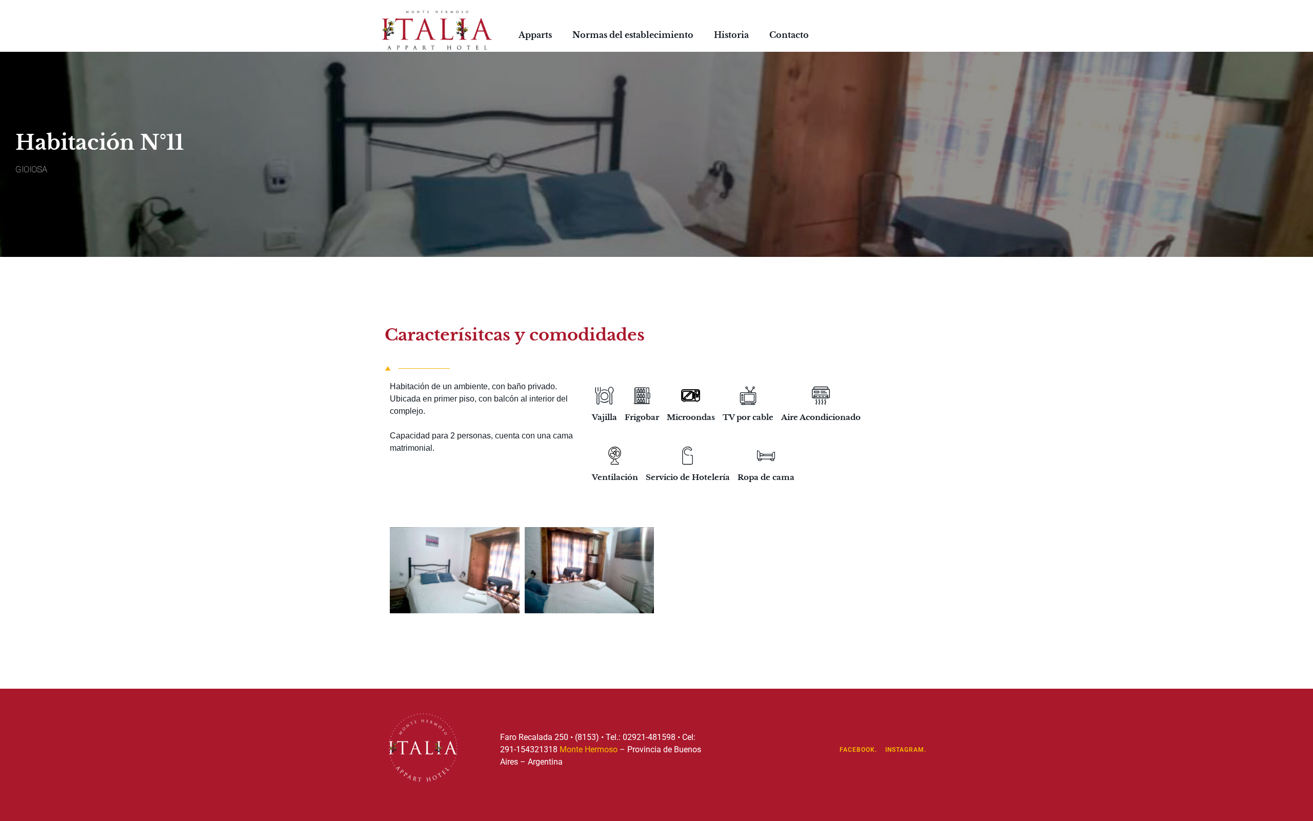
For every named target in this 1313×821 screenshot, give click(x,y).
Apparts (535, 35)
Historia (731, 35)
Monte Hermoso (589, 749)
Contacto (789, 35)
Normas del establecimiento (632, 35)
